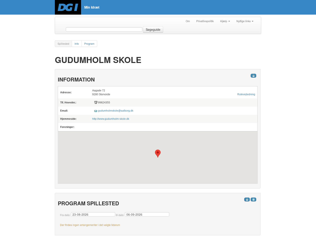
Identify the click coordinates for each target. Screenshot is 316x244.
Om (188, 21)
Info (77, 43)
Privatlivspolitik (205, 21)
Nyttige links (243, 21)
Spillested (63, 43)
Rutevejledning (246, 94)
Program (89, 43)
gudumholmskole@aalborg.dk (115, 110)
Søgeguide (153, 29)
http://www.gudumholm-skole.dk (110, 118)
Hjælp (224, 21)
